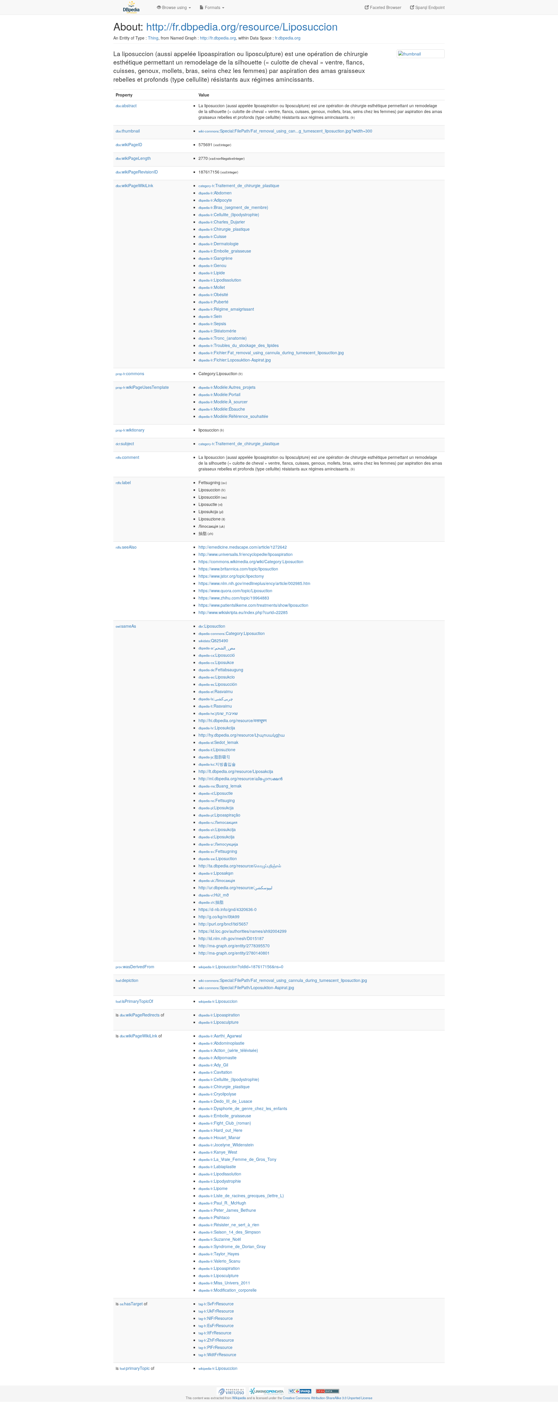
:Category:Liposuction (231, 633)
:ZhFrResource (216, 1340)
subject (125, 443)
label (123, 482)
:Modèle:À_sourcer (223, 402)
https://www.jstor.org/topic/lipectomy (231, 576)
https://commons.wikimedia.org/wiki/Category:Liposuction (250, 561)
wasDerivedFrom (135, 966)
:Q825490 (213, 640)
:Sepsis (212, 323)
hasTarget (131, 1303)
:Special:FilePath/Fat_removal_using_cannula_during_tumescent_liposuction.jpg (282, 980)
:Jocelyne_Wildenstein (226, 1145)
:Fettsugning (217, 851)
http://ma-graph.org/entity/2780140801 (234, 953)
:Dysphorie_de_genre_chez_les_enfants (242, 1108)
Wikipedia (239, 1397)
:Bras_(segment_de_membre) (233, 207)
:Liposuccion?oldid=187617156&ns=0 (240, 966)
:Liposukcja (216, 807)
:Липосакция (217, 822)
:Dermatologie (218, 243)
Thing (153, 38)
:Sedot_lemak (218, 742)
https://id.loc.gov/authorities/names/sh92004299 (242, 931)
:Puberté (213, 302)
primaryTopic (135, 1368)
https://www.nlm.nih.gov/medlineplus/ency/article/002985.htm (254, 583)
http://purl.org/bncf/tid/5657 (223, 924)
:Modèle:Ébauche (221, 409)
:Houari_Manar (219, 1137)
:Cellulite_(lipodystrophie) (228, 214)
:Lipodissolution (219, 280)
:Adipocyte (215, 200)
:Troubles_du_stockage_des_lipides (238, 345)
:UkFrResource (216, 1311)
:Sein (210, 316)
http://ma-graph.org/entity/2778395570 (234, 945)
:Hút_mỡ (213, 895)
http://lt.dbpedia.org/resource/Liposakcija (235, 771)
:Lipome (213, 1188)
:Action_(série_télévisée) (228, 1050)
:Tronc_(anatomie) (222, 338)
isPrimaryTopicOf (134, 1001)
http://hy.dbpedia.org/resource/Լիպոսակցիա (241, 735)
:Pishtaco (214, 1217)
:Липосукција (218, 844)
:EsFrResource (216, 1325)
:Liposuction (211, 626)
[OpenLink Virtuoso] (231, 1390)
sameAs (126, 626)
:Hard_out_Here (220, 1130)
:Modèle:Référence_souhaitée (233, 416)
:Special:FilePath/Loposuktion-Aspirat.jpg (246, 987)
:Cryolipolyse (217, 1094)
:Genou (212, 265)
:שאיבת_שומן (218, 713)
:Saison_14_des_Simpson (229, 1232)
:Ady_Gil (213, 1065)
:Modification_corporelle (227, 1290)
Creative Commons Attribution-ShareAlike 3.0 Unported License (327, 1397)
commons (130, 373)
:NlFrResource (215, 1318)
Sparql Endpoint (429, 7)
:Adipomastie (217, 1057)
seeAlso (126, 547)
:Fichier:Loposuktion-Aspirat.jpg (234, 360)
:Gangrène (215, 258)
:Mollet (211, 287)
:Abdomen (215, 193)
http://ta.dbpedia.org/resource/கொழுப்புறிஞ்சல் (239, 866)
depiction (127, 980)
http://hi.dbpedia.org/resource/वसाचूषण (232, 720)
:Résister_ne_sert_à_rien (228, 1224)
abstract (126, 105)
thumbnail (128, 131)
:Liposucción (217, 684)
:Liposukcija (216, 728)
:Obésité (213, 294)
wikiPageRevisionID (137, 172)
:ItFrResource (214, 1333)
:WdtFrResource (217, 1354)
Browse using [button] (174, 7)
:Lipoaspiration (219, 1015)
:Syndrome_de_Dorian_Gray (232, 1246)
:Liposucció (216, 655)
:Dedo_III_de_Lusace (225, 1101)
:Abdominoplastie (221, 1043)
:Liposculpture (218, 1022)
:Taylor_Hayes (218, 1254)
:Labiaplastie (217, 1166)
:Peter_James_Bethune (227, 1210)
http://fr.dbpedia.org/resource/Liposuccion (242, 26)
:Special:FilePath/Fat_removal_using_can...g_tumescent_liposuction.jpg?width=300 (285, 131)
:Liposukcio (216, 677)
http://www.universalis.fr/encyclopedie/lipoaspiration (245, 554)
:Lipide (211, 272)
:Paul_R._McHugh (222, 1203)
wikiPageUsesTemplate (142, 387)
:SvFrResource (216, 1303)
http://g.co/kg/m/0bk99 (218, 916)
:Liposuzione (216, 749)
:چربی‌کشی (215, 698)
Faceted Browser (385, 7)
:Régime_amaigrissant (226, 309)
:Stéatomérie (217, 331)
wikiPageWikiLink (134, 185)
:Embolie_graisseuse (224, 251)
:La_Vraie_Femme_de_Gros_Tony (237, 1159)
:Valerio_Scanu (219, 1261)
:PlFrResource (215, 1347)
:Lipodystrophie (219, 1181)
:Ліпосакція (216, 880)
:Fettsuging (216, 800)
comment (127, 457)
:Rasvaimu (215, 691)
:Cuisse (212, 236)
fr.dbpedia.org (288, 38)
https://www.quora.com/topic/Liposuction (235, 590)
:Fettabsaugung (220, 669)
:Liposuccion (217, 1001)
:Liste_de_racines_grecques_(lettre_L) (241, 1195)
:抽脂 (210, 902)
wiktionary (130, 430)
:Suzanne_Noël (219, 1239)
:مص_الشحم (216, 648)
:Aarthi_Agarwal (220, 1036)
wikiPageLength (133, 158)
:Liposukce (216, 662)
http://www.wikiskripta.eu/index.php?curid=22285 (243, 612)
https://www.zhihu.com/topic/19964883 (233, 598)
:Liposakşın (215, 873)
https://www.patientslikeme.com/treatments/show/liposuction (253, 605)
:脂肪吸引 (214, 757)
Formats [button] (212, 7)
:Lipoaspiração (219, 815)
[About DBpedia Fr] (131, 7)
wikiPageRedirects (140, 1015)
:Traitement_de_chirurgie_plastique (238, 185)
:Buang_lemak (220, 786)
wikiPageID (129, 144)
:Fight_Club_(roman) (224, 1123)
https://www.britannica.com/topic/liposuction (238, 569)
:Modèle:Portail (219, 394)
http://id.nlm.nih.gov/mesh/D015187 (231, 938)
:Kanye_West (217, 1152)
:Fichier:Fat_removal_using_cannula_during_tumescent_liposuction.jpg (271, 352)
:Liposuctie (215, 793)
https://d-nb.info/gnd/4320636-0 (227, 909)
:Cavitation (215, 1072)
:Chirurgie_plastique (224, 229)
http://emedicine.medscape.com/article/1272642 (242, 547)
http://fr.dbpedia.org (218, 38)
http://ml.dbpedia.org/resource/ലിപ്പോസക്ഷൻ (240, 778)
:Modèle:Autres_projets (226, 387)
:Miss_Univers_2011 (224, 1283)
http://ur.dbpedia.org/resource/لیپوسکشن (235, 887)
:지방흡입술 (217, 764)
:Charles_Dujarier (221, 222)
